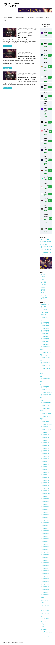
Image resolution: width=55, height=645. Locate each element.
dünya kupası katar (45, 600)
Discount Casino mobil (45, 391)
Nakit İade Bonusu (39, 17)
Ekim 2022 (43, 289)
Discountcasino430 (45, 576)
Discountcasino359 (45, 507)
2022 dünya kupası (45, 304)
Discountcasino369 (45, 523)
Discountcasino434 (45, 583)
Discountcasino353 (27, 49)
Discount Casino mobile (23, 51)
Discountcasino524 (45, 594)
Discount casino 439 (45, 344)
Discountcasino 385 (45, 483)
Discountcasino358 (45, 506)
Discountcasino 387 (45, 487)
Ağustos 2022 (44, 292)
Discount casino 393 (45, 325)
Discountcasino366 (27, 28)
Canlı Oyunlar (44, 309)
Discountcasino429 (45, 575)
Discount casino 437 (45, 341)
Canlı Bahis (43, 306)
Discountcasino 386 (45, 485)
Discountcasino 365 (45, 451)
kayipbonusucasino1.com (46, 608)
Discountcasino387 (45, 552)
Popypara (43, 627)
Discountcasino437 (45, 587)
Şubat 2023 (43, 282)
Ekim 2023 (43, 274)
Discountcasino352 (45, 496)
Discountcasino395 (45, 565)
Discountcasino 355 (29, 53)
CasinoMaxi (43, 314)
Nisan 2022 (43, 295)
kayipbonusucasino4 (45, 610)
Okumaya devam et (6, 45)
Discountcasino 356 (45, 437)
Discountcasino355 (28, 55)
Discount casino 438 (45, 343)
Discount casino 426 (45, 327)
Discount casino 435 (45, 338)
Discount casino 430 (45, 333)
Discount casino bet (45, 355)
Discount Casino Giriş (20, 17)
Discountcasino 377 (45, 471)
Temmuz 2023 (44, 279)
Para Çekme (30, 17)
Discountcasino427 (45, 571)
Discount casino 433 (45, 335)
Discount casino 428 (45, 330)
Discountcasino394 (45, 563)
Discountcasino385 (45, 549)
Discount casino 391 (45, 322)
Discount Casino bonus (45, 357)
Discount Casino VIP (45, 423)
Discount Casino (34, 28)
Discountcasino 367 (45, 455)
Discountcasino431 (45, 578)
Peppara (42, 626)
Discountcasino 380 (45, 475)
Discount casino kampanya (46, 387)
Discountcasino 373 (45, 464)
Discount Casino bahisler (46, 351)
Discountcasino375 (45, 533)
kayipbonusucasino (45, 605)
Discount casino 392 (45, 323)
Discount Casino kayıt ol (46, 389)
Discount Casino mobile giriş (23, 29)
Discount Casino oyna (45, 403)
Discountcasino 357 (45, 439)
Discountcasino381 (45, 543)
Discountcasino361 (45, 511)
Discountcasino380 (45, 541)
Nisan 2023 (43, 281)
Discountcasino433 (45, 581)
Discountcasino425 (45, 568)
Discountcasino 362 (45, 447)
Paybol (42, 623)
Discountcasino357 (45, 504)
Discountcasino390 (45, 557)
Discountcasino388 (45, 554)
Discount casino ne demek (46, 402)
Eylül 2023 (43, 276)
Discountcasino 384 (45, 482)
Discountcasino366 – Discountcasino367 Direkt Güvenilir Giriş (26, 35)
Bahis (4, 20)
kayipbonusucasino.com (46, 607)
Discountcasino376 (45, 535)
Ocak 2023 (43, 284)
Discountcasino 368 (45, 456)
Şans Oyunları (44, 629)
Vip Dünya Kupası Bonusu (46, 632)
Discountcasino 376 (45, 469)
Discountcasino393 (45, 562)
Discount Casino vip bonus (46, 424)
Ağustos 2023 (44, 278)
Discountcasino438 (45, 589)
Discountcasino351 (45, 495)
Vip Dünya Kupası (44, 631)
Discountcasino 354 (21, 53)
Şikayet (47, 17)
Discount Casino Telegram (45, 636)
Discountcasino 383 (45, 480)
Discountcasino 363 (45, 448)
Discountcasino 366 (32, 29)
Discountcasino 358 (45, 440)
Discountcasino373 (45, 530)
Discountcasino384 (45, 547)
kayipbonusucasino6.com (46, 615)
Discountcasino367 (21, 32)
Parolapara (43, 621)
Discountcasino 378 (45, 472)
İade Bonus (43, 603)
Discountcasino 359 (45, 442)
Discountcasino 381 (45, 477)
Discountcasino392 (45, 560)
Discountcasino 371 (45, 461)
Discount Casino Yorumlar (46, 429)
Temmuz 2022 (44, 294)
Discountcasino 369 (45, 458)
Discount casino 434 (45, 336)
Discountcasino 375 (45, 467)
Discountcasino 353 (28, 52)
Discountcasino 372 (45, 463)
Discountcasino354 (21, 55)
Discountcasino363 (45, 514)
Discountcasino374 (45, 531)
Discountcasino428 (45, 573)
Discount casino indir (45, 386)
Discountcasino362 (45, 512)
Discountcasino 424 (45, 488)
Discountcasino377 (45, 536)
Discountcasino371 (45, 527)
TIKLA (49, 32)
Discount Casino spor (45, 415)
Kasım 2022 (43, 287)
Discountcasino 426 (45, 491)
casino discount (44, 311)
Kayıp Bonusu (44, 616)
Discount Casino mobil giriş (46, 392)
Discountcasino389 (45, 555)
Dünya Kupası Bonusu (45, 599)
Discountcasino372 (45, 528)
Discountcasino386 (45, 551)
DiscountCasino (21, 52)
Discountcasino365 (45, 517)
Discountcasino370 (45, 525)
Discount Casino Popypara (46, 411)
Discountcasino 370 (45, 459)
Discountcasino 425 (45, 490)
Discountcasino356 (45, 503)
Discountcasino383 (45, 546)
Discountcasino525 (45, 595)
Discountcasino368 (28, 32)
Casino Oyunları (44, 312)
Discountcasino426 (45, 570)
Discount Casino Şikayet (46, 413)
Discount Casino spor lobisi (46, 419)
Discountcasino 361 (45, 445)
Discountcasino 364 (45, 450)
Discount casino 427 (45, 328)
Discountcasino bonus (45, 493)
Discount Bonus (44, 315)
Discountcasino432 (45, 579)
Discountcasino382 (45, 544)
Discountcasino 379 (45, 474)
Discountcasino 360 (45, 443)
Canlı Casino (43, 307)
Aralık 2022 (43, 286)
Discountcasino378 (45, 538)
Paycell (42, 624)
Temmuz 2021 (44, 297)
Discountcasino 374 (45, 466)
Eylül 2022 (43, 290)
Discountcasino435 (45, 584)
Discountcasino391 (45, 559)
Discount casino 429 (45, 331)
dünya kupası (44, 597)
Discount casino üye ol (45, 421)
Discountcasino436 (45, 586)
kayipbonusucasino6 (45, 613)
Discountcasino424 (45, 567)
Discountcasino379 (45, 539)
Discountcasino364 (45, 515)
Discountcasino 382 (45, 479)
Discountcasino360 (45, 509)
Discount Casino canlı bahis (29, 72)
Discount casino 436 (45, 339)
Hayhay (42, 602)
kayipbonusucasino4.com (46, 611)
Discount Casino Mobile (8, 17)
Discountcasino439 (45, 591)
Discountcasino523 (45, 592)
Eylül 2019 (43, 298)
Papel (42, 619)
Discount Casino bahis (28, 73)
